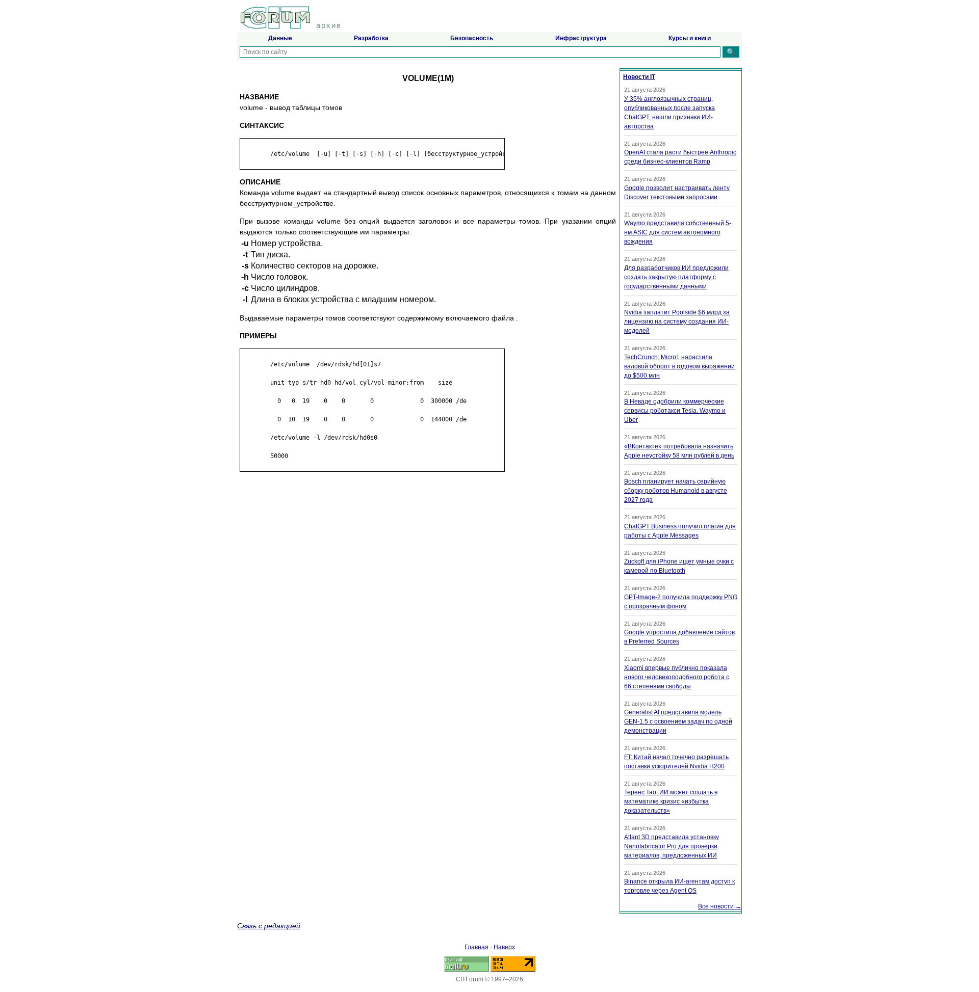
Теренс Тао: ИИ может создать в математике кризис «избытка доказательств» (670, 801)
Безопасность (471, 38)
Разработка (371, 38)
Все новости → (719, 906)
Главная (476, 947)
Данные (280, 38)
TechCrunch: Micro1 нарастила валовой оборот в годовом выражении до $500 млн (679, 366)
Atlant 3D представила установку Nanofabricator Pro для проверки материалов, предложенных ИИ (671, 846)
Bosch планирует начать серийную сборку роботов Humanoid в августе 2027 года (675, 490)
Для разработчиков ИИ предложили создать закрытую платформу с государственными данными (676, 277)
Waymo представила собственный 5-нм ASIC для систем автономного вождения (677, 232)
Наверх (504, 947)
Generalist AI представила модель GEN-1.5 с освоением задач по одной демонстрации (678, 721)
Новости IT (639, 77)
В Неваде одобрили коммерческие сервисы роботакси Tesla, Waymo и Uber (675, 410)
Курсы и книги (689, 38)
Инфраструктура (581, 38)
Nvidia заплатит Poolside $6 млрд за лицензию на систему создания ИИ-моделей (677, 321)
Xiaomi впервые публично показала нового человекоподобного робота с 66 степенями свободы (676, 677)
